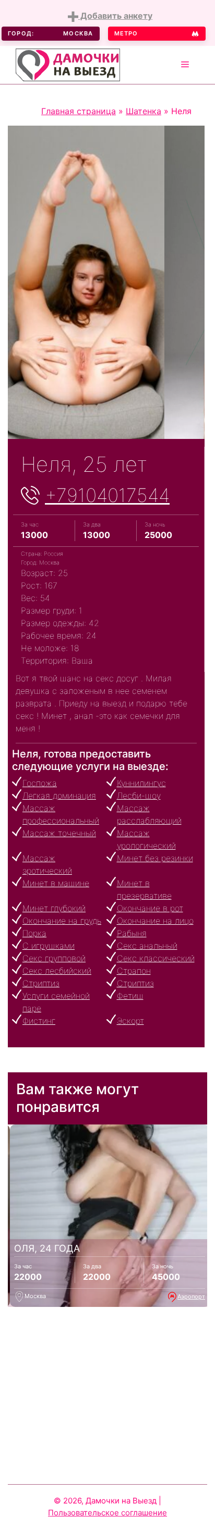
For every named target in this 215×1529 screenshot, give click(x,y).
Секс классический (156, 958)
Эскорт (130, 1021)
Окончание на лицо (155, 920)
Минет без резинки (155, 858)
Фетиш (130, 995)
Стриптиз (40, 983)
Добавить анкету (115, 15)
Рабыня (132, 933)
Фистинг (38, 1021)
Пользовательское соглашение (107, 1513)
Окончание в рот (150, 908)
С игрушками (48, 945)
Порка (34, 933)
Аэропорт (191, 1296)
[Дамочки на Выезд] (68, 63)
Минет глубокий (54, 908)
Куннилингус (141, 783)
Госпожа (39, 783)
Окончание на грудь (61, 920)
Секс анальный (147, 945)
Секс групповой (54, 958)
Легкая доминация (59, 795)
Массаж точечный (59, 833)
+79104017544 (107, 495)
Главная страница (78, 111)
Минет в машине (55, 883)
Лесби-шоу (139, 795)
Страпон (134, 970)
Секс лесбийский (56, 970)
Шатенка (143, 111)
